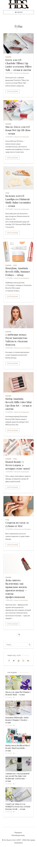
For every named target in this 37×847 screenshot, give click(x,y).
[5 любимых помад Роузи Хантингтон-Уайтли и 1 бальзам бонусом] (18, 316)
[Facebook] (9, 661)
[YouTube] (19, 661)
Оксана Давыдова (23, 73)
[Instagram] (23, 661)
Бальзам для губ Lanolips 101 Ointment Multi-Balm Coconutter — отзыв (18, 200)
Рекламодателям (18, 835)
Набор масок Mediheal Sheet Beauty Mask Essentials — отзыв (17, 748)
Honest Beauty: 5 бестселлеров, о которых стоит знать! (17, 465)
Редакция (18, 832)
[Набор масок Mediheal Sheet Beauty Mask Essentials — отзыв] (18, 736)
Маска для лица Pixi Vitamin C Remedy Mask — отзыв (18, 693)
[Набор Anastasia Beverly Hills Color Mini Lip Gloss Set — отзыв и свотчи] (18, 382)
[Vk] (28, 661)
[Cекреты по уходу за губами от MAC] (18, 506)
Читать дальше (12, 91)
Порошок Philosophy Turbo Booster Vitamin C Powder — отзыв (17, 720)
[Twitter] (14, 661)
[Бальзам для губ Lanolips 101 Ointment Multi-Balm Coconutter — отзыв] (18, 177)
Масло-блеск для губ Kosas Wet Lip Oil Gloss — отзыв (17, 130)
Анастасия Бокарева (24, 348)
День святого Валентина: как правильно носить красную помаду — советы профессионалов (16, 589)
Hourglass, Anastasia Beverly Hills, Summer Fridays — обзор (17, 271)
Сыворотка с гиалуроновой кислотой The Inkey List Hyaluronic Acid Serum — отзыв (17, 777)
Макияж (8, 57)
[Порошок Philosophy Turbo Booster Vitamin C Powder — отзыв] (18, 708)
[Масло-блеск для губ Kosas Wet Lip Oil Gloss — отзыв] (18, 110)
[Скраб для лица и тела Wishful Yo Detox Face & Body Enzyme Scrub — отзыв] (18, 794)
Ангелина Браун (23, 600)
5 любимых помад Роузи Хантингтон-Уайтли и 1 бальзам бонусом (16, 339)
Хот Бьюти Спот (10, 840)
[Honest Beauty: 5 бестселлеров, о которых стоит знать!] (18, 447)
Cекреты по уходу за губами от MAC (17, 524)
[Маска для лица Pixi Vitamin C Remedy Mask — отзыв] (18, 682)
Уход (7, 193)
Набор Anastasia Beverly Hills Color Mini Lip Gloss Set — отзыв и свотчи (18, 403)
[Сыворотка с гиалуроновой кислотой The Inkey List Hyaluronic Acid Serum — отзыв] (18, 764)
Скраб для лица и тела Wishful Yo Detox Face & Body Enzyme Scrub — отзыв (17, 806)
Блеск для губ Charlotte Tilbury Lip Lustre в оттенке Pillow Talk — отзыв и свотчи (18, 64)
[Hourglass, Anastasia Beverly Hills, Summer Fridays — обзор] (18, 252)
